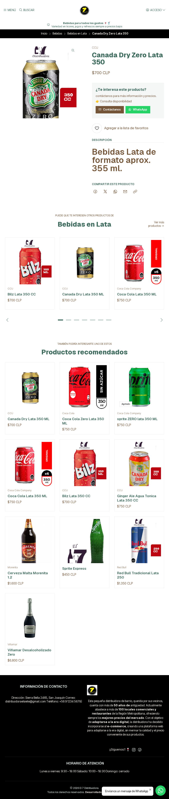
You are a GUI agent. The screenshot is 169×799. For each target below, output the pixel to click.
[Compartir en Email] (125, 192)
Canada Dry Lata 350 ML (83, 294)
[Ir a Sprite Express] (84, 541)
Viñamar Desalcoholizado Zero (29, 652)
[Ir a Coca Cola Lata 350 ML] (139, 262)
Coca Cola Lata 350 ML (137, 294)
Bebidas (57, 33)
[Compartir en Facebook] (95, 192)
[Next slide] (161, 319)
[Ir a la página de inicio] (84, 10)
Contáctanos (112, 109)
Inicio (44, 33)
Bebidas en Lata (77, 33)
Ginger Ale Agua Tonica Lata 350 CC (136, 498)
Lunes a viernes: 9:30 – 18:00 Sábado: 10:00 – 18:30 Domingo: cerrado (84, 771)
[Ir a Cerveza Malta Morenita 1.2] (30, 541)
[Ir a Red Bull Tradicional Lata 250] (139, 541)
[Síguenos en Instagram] (134, 750)
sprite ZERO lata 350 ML (137, 419)
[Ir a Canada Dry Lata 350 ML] (84, 262)
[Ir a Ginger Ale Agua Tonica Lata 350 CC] (139, 464)
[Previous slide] (8, 319)
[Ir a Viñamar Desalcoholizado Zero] (30, 618)
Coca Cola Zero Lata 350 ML (83, 421)
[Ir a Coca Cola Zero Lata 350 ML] (84, 387)
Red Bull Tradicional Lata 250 (138, 575)
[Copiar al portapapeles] (135, 192)
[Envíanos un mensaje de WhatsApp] (160, 790)
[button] (60, 319)
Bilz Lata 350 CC (22, 294)
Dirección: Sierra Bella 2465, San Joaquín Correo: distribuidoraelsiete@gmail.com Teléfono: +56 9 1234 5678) (43, 699)
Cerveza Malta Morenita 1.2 (28, 575)
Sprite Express (74, 568)
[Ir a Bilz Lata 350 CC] (30, 262)
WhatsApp (140, 109)
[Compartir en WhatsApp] (115, 192)
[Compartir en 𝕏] (105, 192)
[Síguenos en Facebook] (140, 750)
